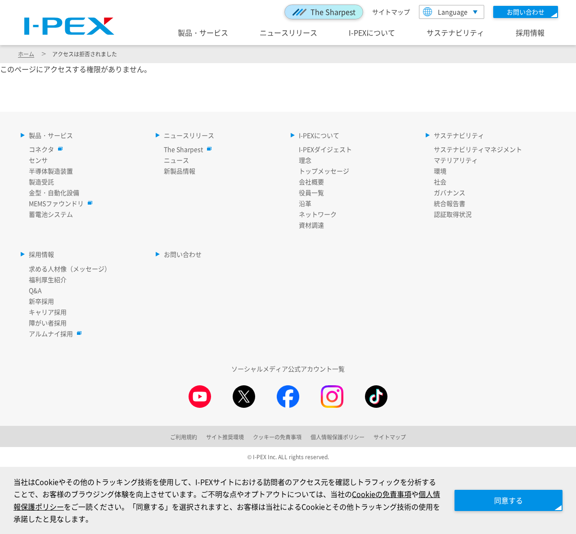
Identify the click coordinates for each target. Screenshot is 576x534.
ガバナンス (449, 192)
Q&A (35, 290)
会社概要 (311, 181)
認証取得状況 (453, 214)
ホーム (26, 54)
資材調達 (311, 224)
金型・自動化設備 (54, 192)
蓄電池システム (51, 214)
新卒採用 (41, 301)
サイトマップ (391, 11)
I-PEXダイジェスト (325, 149)
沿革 (305, 203)
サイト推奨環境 (225, 437)
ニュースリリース (288, 32)
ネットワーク (318, 214)
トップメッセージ (324, 170)
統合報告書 (449, 203)
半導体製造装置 (51, 170)
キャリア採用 (48, 311)
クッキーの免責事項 (277, 437)
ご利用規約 (183, 437)
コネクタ (41, 149)
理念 (305, 159)
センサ (38, 159)
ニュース (176, 159)
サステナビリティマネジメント (478, 149)
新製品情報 (179, 170)
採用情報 (530, 32)
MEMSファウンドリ (56, 203)
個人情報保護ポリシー (337, 437)
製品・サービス (203, 32)
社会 (440, 181)
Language (453, 11)
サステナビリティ (455, 32)
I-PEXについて (372, 32)
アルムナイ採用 (51, 333)
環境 (440, 170)
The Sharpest (333, 11)
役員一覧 (311, 192)
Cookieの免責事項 (381, 493)
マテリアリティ (456, 159)
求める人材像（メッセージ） (70, 268)
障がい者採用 (48, 322)
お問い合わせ (183, 254)
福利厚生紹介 (48, 279)
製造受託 (41, 181)
